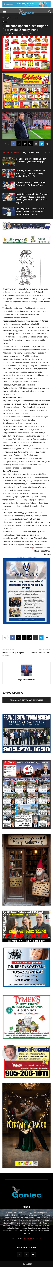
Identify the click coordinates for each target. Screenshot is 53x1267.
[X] (19, 143)
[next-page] (49, 152)
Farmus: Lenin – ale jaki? (41, 653)
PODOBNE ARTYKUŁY (10, 153)
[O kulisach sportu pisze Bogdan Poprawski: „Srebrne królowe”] (8, 185)
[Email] (30, 143)
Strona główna (7, 18)
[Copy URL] (24, 143)
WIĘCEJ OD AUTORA (31, 153)
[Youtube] (33, 1254)
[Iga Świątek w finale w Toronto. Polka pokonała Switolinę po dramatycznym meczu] (8, 211)
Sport (16, 18)
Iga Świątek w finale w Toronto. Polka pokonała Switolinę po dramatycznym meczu (31, 211)
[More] (47, 143)
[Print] (36, 143)
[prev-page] (45, 152)
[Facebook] (13, 143)
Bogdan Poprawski (12, 34)
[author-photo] (26, 676)
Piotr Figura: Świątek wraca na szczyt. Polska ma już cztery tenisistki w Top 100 (30, 173)
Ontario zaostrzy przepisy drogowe (13, 654)
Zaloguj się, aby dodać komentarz (26, 700)
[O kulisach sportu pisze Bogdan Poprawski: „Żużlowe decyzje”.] (8, 161)
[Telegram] (41, 143)
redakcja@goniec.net (33, 1238)
